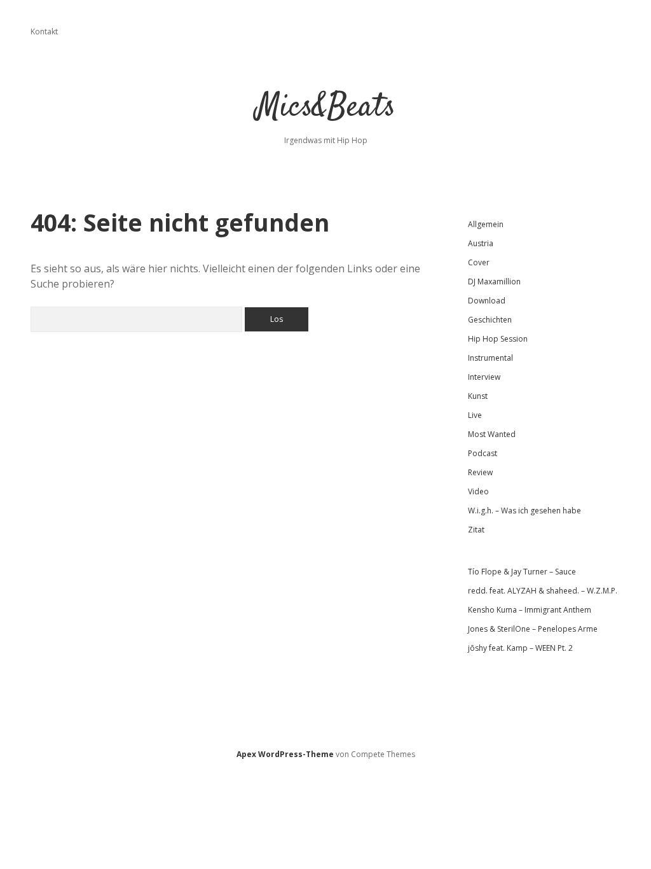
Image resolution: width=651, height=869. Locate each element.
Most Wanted (492, 434)
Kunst (478, 396)
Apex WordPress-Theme (285, 754)
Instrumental (490, 357)
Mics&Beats (325, 108)
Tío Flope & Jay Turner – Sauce (522, 571)
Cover (479, 262)
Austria (480, 243)
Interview (484, 377)
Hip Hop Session (498, 338)
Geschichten (490, 319)
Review (480, 472)
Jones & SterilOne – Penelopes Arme (533, 628)
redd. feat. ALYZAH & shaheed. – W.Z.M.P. (542, 590)
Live (475, 415)
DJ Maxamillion (494, 281)
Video (478, 491)
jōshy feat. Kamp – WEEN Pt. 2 (520, 648)
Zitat (476, 529)
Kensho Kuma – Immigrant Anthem (529, 609)
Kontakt (44, 31)
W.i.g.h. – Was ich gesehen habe (524, 510)
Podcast (482, 453)
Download (486, 300)
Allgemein (486, 224)
